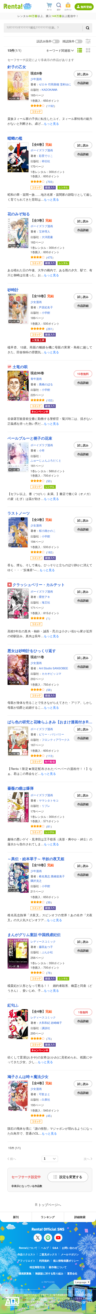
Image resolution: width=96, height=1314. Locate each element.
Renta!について (28, 1248)
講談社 (46, 1028)
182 (49, 552)
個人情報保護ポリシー (66, 1260)
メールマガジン (70, 1254)
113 (49, 756)
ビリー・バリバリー (51, 734)
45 (49, 1116)
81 (49, 826)
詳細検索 (80, 1217)
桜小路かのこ (47, 530)
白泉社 (46, 1099)
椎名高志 (44, 876)
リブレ (46, 806)
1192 (50, 106)
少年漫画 (36, 79)
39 (49, 902)
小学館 (46, 312)
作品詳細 (83, 83)
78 (49, 973)
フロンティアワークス (56, 739)
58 (49, 690)
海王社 (46, 602)
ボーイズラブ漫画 (42, 150)
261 (49, 329)
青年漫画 (36, 379)
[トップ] (13, 6)
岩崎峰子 (56, 1022)
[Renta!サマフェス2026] (26, 6)
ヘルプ (45, 1248)
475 (49, 257)
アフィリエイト (26, 1260)
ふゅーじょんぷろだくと (46, 460)
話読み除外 (44, 41)
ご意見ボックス (48, 1254)
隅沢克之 (36, 881)
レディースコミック (43, 941)
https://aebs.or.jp (32, 1308)
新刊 (16, 1217)
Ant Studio (45, 668)
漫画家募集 (25, 1273)
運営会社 (72, 1273)
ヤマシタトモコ (48, 800)
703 (49, 182)
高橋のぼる (46, 384)
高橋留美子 (58, 876)
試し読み (83, 74)
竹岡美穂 (53, 84)
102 (49, 400)
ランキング (48, 1217)
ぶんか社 (47, 952)
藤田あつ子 (46, 947)
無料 (83, 374)
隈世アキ (44, 597)
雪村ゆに (65, 84)
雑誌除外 (68, 41)
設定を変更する (70, 1177)
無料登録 (86, 7)
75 (49, 1039)
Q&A (55, 1248)
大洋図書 (47, 237)
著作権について (58, 1267)
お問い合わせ (69, 1248)
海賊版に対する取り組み (49, 1273)
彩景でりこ (46, 156)
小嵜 (42, 450)
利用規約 (44, 1260)
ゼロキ (43, 84)
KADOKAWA (49, 89)
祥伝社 (46, 161)
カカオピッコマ (51, 673)
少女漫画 (36, 302)
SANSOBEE (60, 668)
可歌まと (44, 1094)
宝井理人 (44, 231)
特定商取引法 (37, 1267)
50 (49, 481)
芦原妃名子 (46, 307)
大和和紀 (44, 1022)
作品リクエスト (26, 1254)
